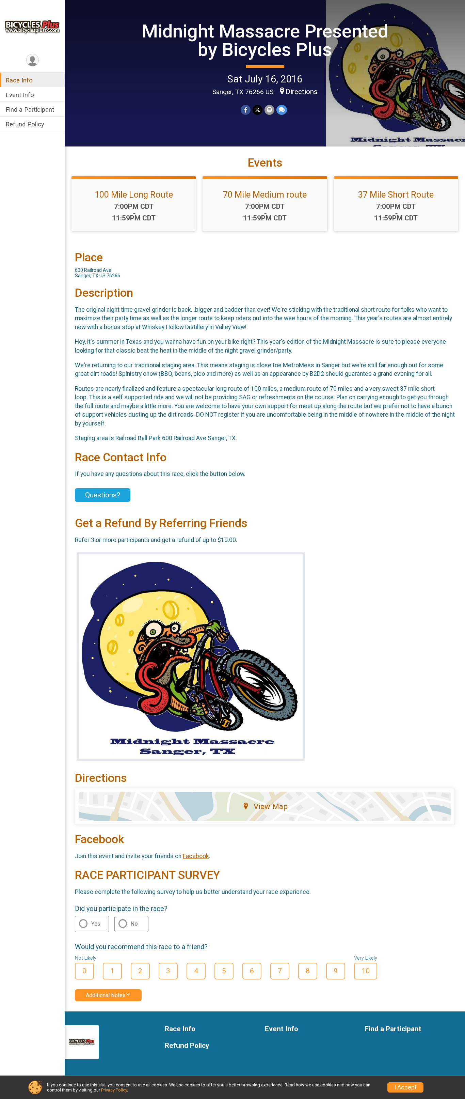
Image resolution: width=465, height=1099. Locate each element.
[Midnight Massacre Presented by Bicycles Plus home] (32, 26)
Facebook (196, 856)
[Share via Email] (269, 110)
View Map (271, 806)
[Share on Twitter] (257, 110)
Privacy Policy (114, 1090)
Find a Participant (29, 109)
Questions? (102, 495)
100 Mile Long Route (134, 194)
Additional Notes (106, 995)
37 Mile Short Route (396, 194)
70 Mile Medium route (265, 194)
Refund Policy (24, 124)
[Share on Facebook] (246, 110)
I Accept (405, 1087)
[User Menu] (32, 60)
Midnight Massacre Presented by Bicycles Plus (265, 40)
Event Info (19, 94)
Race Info (19, 80)
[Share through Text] (281, 110)
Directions (302, 92)
